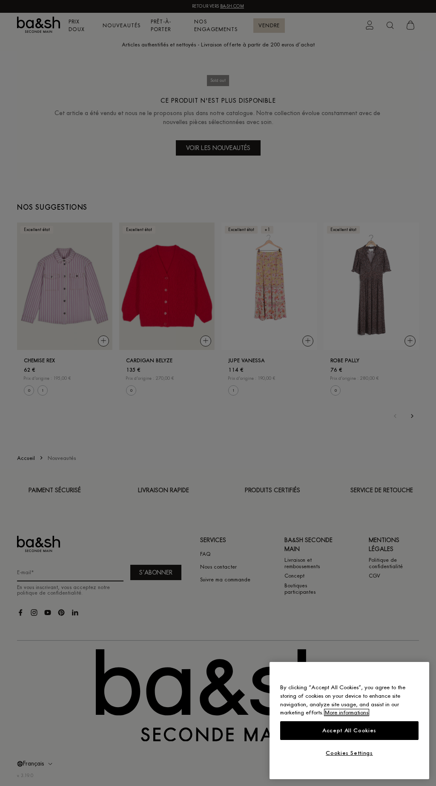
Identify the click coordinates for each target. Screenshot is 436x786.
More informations (346, 712)
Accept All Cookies (349, 730)
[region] (349, 720)
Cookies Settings (349, 753)
